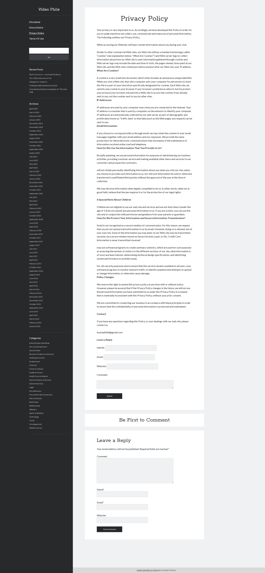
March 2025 (34, 112)
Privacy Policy (36, 33)
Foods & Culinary (36, 369)
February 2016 (35, 293)
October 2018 (35, 216)
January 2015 (34, 326)
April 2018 (33, 227)
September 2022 (36, 149)
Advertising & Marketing (39, 343)
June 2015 (33, 311)
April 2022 (33, 168)
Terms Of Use (36, 38)
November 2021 (36, 186)
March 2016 (34, 289)
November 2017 (36, 234)
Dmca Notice (36, 27)
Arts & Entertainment (38, 347)
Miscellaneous (35, 391)
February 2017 (35, 263)
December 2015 (36, 297)
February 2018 (35, 230)
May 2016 (33, 282)
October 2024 (35, 131)
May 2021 (33, 201)
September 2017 (36, 241)
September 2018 (36, 219)
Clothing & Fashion (37, 358)
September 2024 (36, 134)
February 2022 (35, 175)
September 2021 (36, 193)
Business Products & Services (41, 354)
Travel (31, 420)
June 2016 (33, 278)
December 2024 (36, 123)
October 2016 (35, 267)
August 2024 (34, 138)
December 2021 (36, 182)
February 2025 (35, 116)
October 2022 (35, 145)
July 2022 (33, 157)
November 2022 (36, 142)
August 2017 (34, 245)
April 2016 (33, 286)
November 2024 (36, 127)
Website (101, 515)
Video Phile (49, 9)
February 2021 (35, 208)
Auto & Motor (34, 350)
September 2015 (36, 308)
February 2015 (35, 322)
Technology (34, 417)
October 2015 (35, 304)
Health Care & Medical (38, 376)
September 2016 (36, 271)
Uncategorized (35, 424)
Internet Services (36, 383)
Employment (34, 361)
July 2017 (33, 249)
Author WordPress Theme (148, 570)
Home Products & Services (40, 380)
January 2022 (34, 179)
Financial (33, 365)
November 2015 (36, 300)
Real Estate (33, 402)
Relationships (34, 406)
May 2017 (33, 256)
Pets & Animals (35, 398)
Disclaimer (34, 21)
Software (33, 409)
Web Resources (35, 428)
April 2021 (33, 204)
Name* (100, 489)
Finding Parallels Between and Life (43, 85)
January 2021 (34, 212)
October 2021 (35, 190)
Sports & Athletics (36, 413)
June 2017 (33, 252)
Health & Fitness (36, 372)
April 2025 (33, 109)
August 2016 (34, 275)
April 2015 (33, 315)
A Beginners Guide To (38, 82)
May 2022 (33, 164)
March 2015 (34, 319)
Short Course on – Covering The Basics (45, 74)
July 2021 (33, 197)
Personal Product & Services (41, 395)
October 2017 (35, 238)
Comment (102, 456)
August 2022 (34, 153)
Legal (31, 387)
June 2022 (33, 160)
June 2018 (33, 223)
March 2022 (34, 171)
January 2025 (34, 120)
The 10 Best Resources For (40, 78)
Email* (100, 502)
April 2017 (33, 260)
